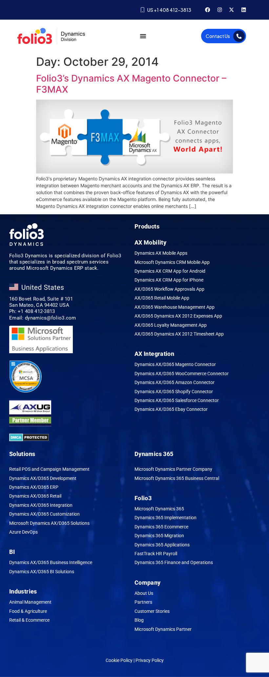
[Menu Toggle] (143, 36)
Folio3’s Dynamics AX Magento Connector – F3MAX (131, 84)
